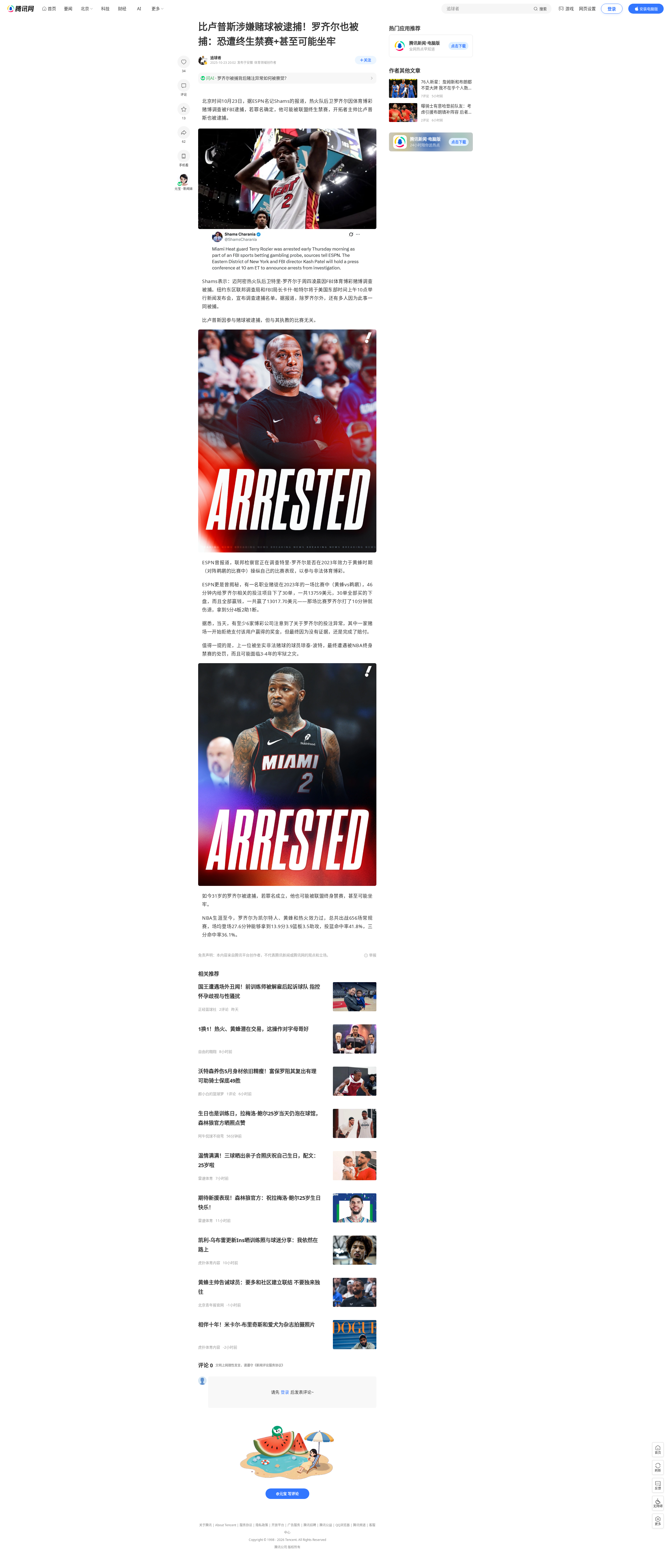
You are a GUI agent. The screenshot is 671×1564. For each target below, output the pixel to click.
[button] (458, 46)
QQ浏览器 (343, 1525)
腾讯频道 (359, 1525)
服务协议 (246, 1525)
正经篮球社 (207, 1009)
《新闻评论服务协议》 (269, 1365)
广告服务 (294, 1525)
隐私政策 (262, 1525)
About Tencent (225, 1525)
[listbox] (287, 1160)
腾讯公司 (280, 1547)
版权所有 (294, 1547)
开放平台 (278, 1525)
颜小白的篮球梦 (211, 1094)
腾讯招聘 (310, 1525)
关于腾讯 (205, 1525)
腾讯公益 (326, 1525)
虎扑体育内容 (209, 1263)
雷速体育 (205, 1178)
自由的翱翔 (207, 1052)
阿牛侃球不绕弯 (211, 1136)
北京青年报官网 (211, 1305)
